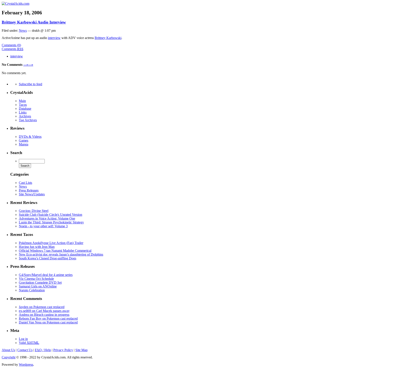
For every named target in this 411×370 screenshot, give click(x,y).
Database (25, 108)
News (23, 30)
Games (23, 140)
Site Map (81, 350)
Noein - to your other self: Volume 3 (43, 226)
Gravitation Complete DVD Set (40, 282)
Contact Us (25, 350)
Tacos (23, 104)
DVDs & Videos (30, 136)
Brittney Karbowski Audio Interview (34, 22)
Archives (25, 116)
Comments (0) (11, 45)
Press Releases (29, 190)
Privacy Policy (63, 350)
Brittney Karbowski (108, 38)
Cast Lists (25, 182)
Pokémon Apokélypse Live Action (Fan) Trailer (51, 243)
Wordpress (26, 364)
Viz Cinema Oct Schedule (36, 278)
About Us (8, 350)
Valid (29, 343)
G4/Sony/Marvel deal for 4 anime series (46, 275)
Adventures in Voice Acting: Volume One (47, 218)
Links (23, 112)
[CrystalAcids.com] (15, 3)
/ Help (43, 350)
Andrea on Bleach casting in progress (44, 314)
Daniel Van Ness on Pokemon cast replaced (48, 322)
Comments (12, 49)
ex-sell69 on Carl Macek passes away (44, 311)
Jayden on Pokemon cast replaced (41, 307)
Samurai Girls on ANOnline (38, 286)
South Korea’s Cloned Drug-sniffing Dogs (47, 258)
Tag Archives (28, 120)
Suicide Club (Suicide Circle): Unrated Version (50, 214)
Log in (23, 339)
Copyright (8, 357)
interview (54, 38)
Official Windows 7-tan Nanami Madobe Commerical (55, 250)
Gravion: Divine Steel (33, 211)
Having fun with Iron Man (37, 247)
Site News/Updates (32, 194)
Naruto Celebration (32, 290)
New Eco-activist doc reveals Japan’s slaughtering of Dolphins (61, 254)
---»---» (28, 64)
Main (22, 101)
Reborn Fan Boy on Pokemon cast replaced (48, 318)
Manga (23, 144)
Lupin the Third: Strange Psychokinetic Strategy (51, 222)
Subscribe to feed (30, 84)
